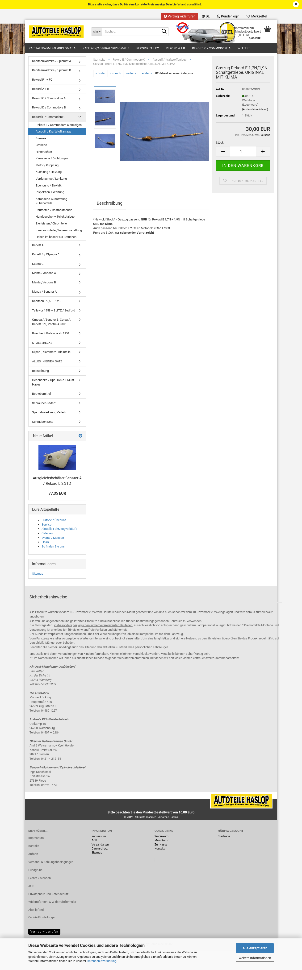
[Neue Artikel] (80, 436)
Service (46, 524)
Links (45, 542)
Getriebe (41, 145)
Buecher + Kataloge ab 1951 (50, 333)
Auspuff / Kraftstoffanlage (53, 131)
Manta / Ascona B (44, 282)
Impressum (36, 838)
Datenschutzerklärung (101, 961)
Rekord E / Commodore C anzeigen (59, 125)
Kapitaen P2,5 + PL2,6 (46, 301)
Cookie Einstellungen (42, 917)
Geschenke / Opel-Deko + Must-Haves (53, 382)
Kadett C (37, 263)
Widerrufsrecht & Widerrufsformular (52, 902)
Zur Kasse (161, 844)
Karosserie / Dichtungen (52, 158)
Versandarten (100, 844)
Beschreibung (109, 203)
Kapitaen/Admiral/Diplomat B (106, 48)
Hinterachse (44, 151)
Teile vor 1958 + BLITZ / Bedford (53, 310)
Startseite (224, 836)
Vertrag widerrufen (181, 16)
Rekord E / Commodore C (48, 117)
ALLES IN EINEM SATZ (47, 361)
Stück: (220, 142)
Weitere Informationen (255, 958)
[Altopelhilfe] (56, 31)
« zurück (115, 73)
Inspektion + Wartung (50, 192)
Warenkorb (161, 836)
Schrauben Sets (42, 421)
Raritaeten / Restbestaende (54, 210)
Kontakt (33, 846)
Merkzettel (258, 16)
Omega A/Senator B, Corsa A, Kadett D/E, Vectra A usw (51, 322)
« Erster (100, 73)
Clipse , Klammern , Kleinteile (51, 352)
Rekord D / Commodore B (49, 107)
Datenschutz (100, 848)
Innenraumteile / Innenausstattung (59, 230)
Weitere (244, 48)
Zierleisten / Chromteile (51, 223)
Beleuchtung (40, 371)
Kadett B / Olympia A (45, 254)
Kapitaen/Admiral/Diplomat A (52, 48)
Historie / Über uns (54, 520)
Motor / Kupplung (47, 165)
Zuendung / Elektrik (49, 185)
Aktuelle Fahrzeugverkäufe (59, 529)
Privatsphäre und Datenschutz (48, 894)
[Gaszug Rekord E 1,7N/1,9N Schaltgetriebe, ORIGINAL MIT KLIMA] (164, 130)
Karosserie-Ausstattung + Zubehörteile (53, 201)
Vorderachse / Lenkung (51, 178)
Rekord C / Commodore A (211, 48)
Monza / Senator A (44, 291)
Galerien (47, 533)
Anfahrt (33, 854)
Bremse (41, 138)
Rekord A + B (175, 48)
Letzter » (146, 73)
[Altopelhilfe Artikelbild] (57, 457)
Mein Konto (162, 840)
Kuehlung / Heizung (49, 172)
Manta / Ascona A (44, 273)
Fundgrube (35, 870)
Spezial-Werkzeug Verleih (49, 412)
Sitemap (37, 573)
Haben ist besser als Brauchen (56, 237)
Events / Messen (53, 537)
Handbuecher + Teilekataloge (55, 216)
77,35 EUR (57, 493)
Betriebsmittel (41, 393)
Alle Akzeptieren (255, 948)
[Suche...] (163, 32)
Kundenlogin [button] (229, 16)
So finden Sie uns (53, 546)
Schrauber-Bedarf (44, 403)
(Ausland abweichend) (255, 109)
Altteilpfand (36, 910)
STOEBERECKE (42, 342)
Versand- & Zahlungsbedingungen (50, 862)
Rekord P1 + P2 (147, 48)
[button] (205, 16)
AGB (31, 886)
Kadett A (37, 245)
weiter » (131, 73)
